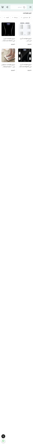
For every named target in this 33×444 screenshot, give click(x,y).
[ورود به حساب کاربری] (7, 7)
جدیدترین (25, 17)
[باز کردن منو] (30, 7)
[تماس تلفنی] (3, 436)
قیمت (7, 17)
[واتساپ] (3, 441)
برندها (16, 17)
